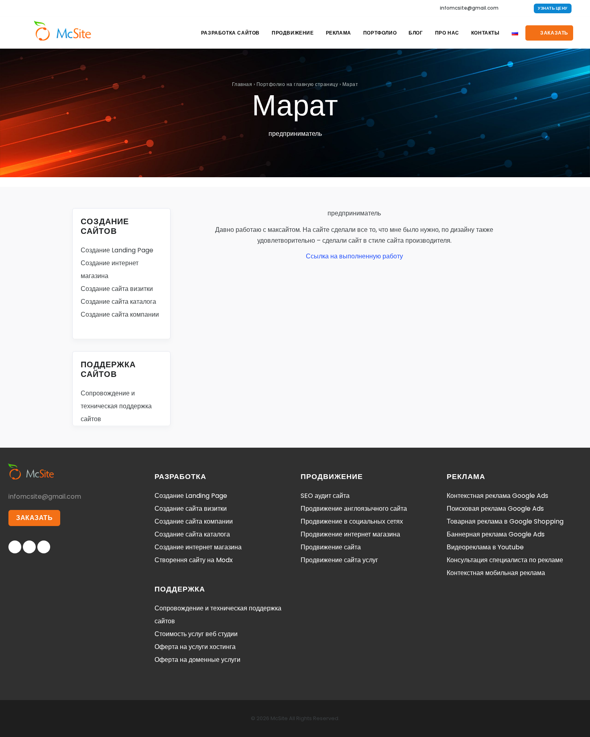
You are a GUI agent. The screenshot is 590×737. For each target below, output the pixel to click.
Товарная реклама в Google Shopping (505, 521)
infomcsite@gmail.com (469, 7)
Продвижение (293, 32)
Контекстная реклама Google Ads (497, 495)
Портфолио (380, 32)
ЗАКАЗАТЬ (34, 517)
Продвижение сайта (331, 547)
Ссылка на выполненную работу (354, 256)
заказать (553, 32)
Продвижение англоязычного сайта (354, 508)
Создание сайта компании (120, 314)
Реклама (338, 32)
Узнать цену (553, 8)
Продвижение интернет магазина (350, 534)
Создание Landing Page (117, 250)
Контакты (485, 32)
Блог (416, 32)
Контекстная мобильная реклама (496, 572)
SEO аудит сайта (325, 495)
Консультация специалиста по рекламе (505, 560)
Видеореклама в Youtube (485, 547)
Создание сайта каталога (118, 301)
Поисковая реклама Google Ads (495, 508)
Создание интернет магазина (198, 547)
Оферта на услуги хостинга (195, 646)
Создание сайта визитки (117, 288)
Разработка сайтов (230, 32)
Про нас (447, 32)
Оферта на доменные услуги (197, 659)
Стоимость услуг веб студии (196, 634)
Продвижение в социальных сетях (352, 521)
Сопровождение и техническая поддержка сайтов (116, 406)
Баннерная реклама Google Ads (496, 534)
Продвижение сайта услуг (339, 560)
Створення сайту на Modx (194, 560)
